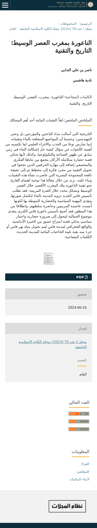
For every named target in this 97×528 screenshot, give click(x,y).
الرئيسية (86, 23)
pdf (80, 277)
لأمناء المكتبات (79, 479)
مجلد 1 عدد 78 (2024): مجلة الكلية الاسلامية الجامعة (56, 29)
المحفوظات (68, 23)
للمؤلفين (83, 471)
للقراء (85, 463)
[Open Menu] (5, 5)
